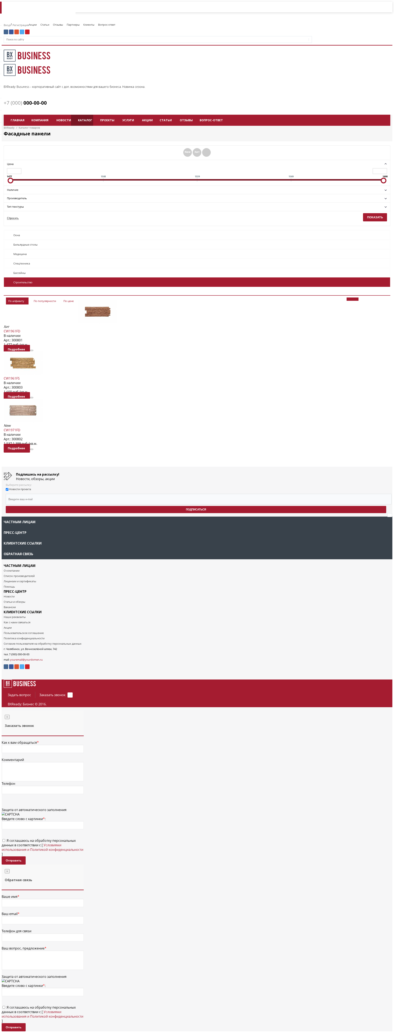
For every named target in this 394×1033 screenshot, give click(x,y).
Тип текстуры (15, 206)
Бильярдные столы (25, 244)
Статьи (44, 24)
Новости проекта (20, 489)
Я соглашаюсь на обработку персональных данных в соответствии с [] (42, 847)
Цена (10, 164)
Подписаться (196, 509)
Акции (33, 24)
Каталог (85, 120)
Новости (63, 120)
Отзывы (58, 24)
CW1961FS (12, 378)
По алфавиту (16, 301)
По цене (68, 301)
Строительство (22, 282)
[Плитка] (352, 299)
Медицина (20, 254)
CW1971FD (12, 430)
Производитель (17, 198)
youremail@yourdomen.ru (26, 659)
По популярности (45, 301)
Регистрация (21, 25)
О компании (11, 570)
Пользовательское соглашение (24, 633)
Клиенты (88, 24)
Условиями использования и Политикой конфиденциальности (42, 847)
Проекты (107, 120)
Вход (7, 25)
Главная (17, 120)
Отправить (14, 860)
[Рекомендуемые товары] (206, 152)
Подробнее (17, 349)
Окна (16, 235)
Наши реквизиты (15, 617)
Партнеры (73, 24)
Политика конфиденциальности (24, 638)
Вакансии (10, 607)
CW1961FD (12, 331)
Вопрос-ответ (106, 24)
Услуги (128, 120)
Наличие (12, 190)
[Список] (367, 299)
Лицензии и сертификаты (20, 581)
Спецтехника (21, 263)
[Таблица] (382, 299)
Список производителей (19, 576)
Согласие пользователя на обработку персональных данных (42, 643)
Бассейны (19, 273)
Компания (39, 120)
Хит (197, 152)
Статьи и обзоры (14, 602)
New (187, 152)
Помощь (9, 586)
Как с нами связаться (17, 622)
